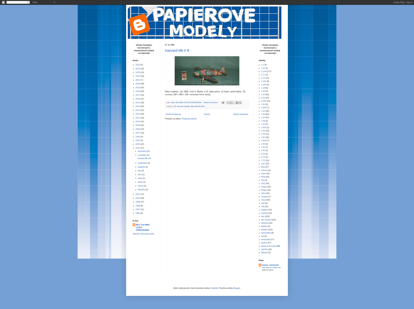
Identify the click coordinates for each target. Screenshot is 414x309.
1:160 (263, 85)
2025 (138, 65)
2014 (138, 106)
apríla (140, 182)
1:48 (263, 134)
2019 (138, 87)
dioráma (264, 223)
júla (140, 171)
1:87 (263, 164)
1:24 (263, 94)
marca (141, 186)
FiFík (263, 177)
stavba (264, 243)
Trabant (264, 197)
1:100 (263, 71)
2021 (138, 80)
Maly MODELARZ (198, 106)
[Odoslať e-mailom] (228, 102)
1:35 (263, 117)
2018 (138, 91)
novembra (142, 155)
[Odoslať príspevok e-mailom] (223, 102)
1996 (138, 213)
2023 (138, 72)
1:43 (263, 131)
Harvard (180, 106)
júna (140, 174)
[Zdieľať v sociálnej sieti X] (234, 102)
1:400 (263, 127)
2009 (138, 125)
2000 (138, 198)
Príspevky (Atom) (189, 119)
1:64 (263, 154)
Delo (263, 173)
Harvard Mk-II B (177, 50)
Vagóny (264, 210)
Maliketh (214, 288)
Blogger (236, 288)
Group (264, 187)
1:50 (263, 137)
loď (262, 236)
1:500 (263, 140)
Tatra (263, 193)
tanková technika (268, 246)
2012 (138, 114)
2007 (138, 133)
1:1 (262, 65)
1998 (138, 206)
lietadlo (187, 106)
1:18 (263, 88)
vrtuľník (264, 249)
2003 (138, 144)
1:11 (263, 75)
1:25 (263, 98)
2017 (138, 95)
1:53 (263, 144)
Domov (207, 114)
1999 (138, 202)
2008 (138, 129)
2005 (138, 140)
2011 (138, 118)
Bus (263, 167)
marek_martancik (270, 265)
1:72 (263, 160)
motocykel (265, 239)
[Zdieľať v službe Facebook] (237, 102)
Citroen (264, 170)
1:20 (263, 91)
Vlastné (264, 213)
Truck (263, 200)
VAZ (263, 203)
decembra (142, 151)
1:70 (263, 157)
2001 (138, 194)
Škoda (264, 252)
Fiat (262, 180)
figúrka (264, 226)
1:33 (174, 106)
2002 (138, 148)
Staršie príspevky (240, 114)
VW (262, 206)
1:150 (263, 81)
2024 (138, 69)
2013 (138, 110)
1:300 (263, 108)
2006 (138, 137)
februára (142, 189)
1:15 (263, 78)
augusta (141, 167)
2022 (138, 76)
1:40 (263, 124)
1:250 (263, 101)
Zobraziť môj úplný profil (143, 234)
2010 (138, 121)
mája (140, 178)
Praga (264, 190)
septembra (143, 163)
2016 (138, 99)
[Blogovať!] (231, 102)
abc (262, 216)
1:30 (263, 104)
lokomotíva (266, 233)
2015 (138, 102)
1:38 (263, 121)
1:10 (263, 68)
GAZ (263, 183)
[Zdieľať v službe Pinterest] (240, 102)
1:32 (263, 111)
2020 (138, 84)
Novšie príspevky (173, 114)
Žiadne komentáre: (211, 102)
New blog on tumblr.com (271, 267)
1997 (138, 209)
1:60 (263, 150)
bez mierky (266, 220)
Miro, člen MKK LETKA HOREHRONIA (143, 227)
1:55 (263, 147)
